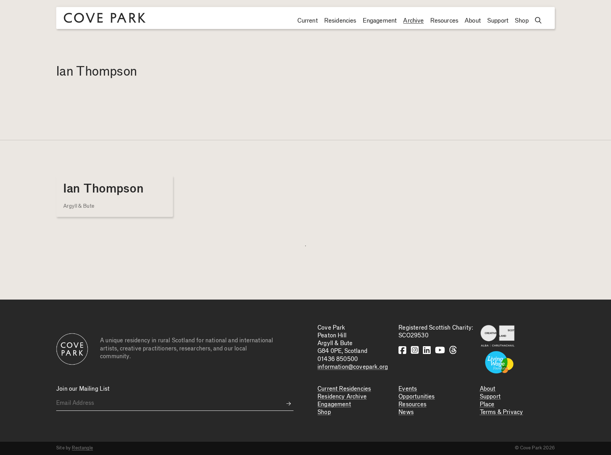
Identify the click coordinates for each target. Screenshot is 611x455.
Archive (413, 21)
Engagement (380, 21)
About (473, 21)
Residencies (340, 21)
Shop (522, 21)
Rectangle (82, 447)
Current (307, 21)
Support (497, 21)
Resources (444, 21)
